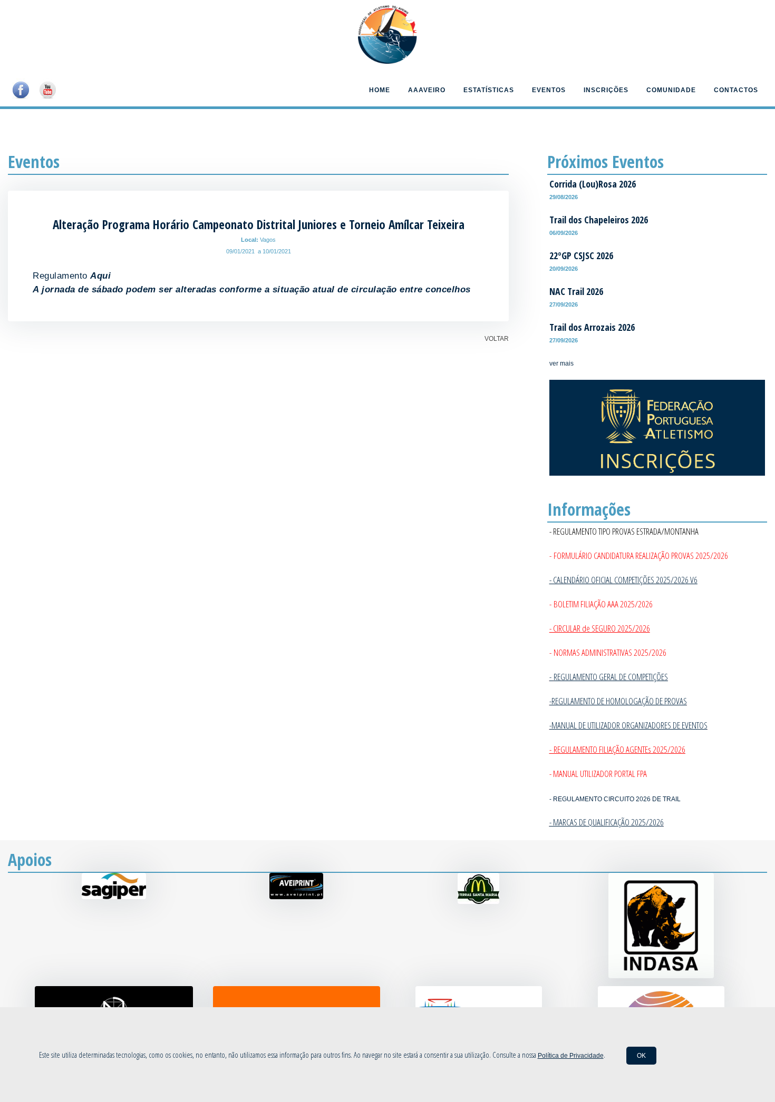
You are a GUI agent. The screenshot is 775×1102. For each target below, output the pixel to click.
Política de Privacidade (571, 1055)
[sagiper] (114, 897)
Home (379, 90)
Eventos (549, 90)
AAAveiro (426, 90)
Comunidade (671, 90)
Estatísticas (488, 90)
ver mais (561, 363)
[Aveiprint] (296, 897)
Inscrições (606, 90)
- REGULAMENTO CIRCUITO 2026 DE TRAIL (615, 799)
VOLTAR (497, 338)
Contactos (736, 90)
